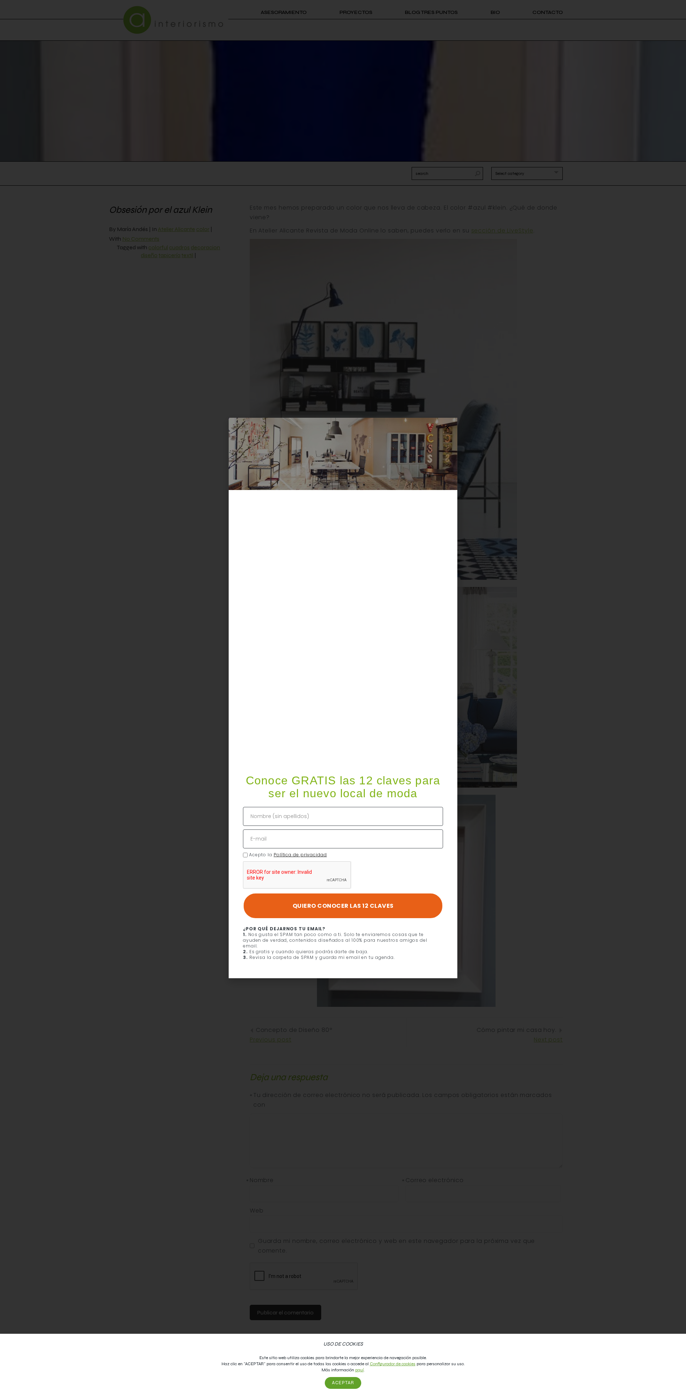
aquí (359, 1369)
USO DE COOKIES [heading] (343, 1344)
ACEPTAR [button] (343, 1383)
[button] (447, 427)
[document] (343, 698)
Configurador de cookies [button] (393, 1363)
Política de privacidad (300, 855)
